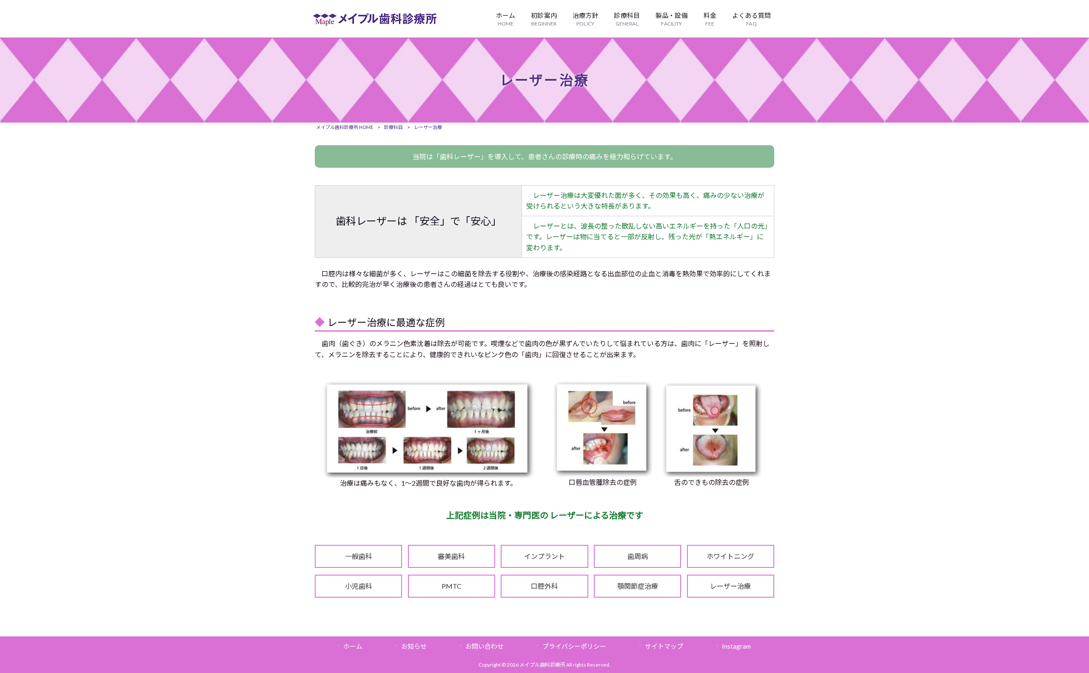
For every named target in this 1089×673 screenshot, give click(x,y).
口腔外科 (544, 586)
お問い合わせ (484, 646)
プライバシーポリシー (574, 646)
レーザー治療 (730, 586)
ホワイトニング (730, 556)
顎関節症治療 (637, 586)
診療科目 (393, 127)
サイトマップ (664, 646)
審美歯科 (451, 556)
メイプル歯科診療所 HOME (344, 127)
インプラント (544, 556)
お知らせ (414, 646)
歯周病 (637, 556)
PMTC (452, 586)
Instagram (736, 646)
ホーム (352, 646)
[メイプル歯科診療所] (375, 23)
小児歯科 (358, 586)
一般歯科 (358, 556)
